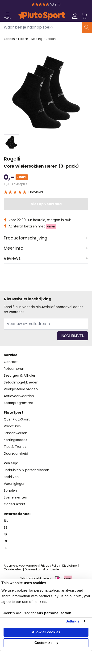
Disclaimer (70, 566)
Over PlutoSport (17, 419)
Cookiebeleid (13, 569)
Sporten (9, 39)
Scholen (10, 490)
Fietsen (23, 39)
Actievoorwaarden (19, 396)
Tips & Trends (15, 446)
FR (5, 534)
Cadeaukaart (14, 504)
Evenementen (15, 497)
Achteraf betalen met (27, 226)
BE (5, 527)
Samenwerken (15, 433)
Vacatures (12, 426)
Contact (11, 361)
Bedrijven (11, 476)
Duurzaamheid (16, 453)
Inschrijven (72, 335)
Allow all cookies (46, 632)
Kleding (36, 39)
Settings (72, 621)
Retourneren (14, 368)
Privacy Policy (50, 566)
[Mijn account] (75, 16)
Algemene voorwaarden (21, 566)
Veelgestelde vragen (21, 389)
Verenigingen (14, 483)
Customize (43, 643)
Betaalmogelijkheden (21, 382)
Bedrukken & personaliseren (26, 470)
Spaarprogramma (18, 402)
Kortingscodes (15, 439)
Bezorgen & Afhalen (20, 375)
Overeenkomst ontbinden (43, 569)
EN (6, 548)
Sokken (51, 39)
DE (6, 541)
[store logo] (41, 16)
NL (6, 520)
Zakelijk (11, 463)
